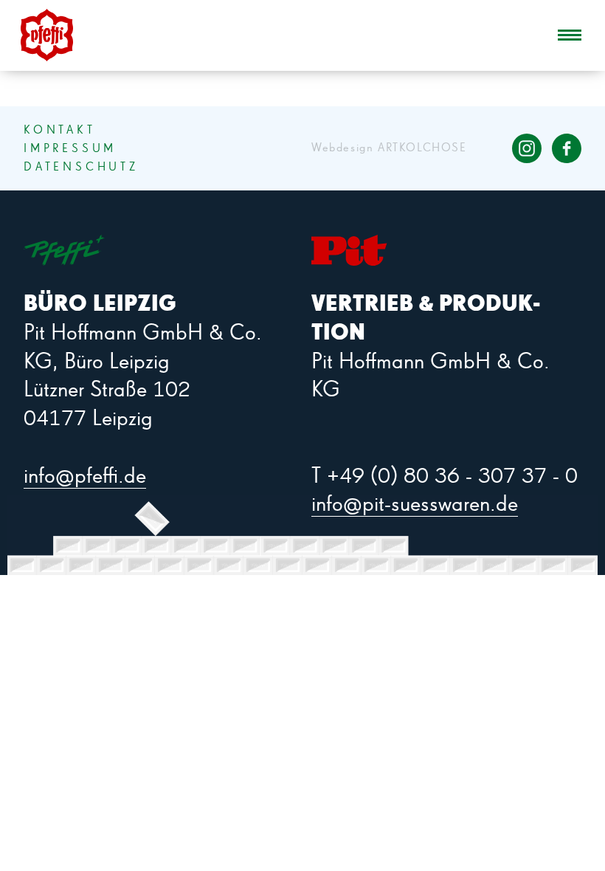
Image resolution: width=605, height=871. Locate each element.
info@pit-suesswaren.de (414, 505)
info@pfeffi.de (85, 477)
